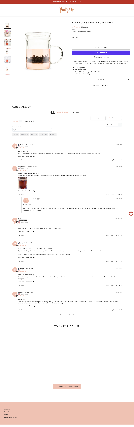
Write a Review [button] (115, 118)
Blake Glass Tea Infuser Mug (26, 156)
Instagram (7, 409)
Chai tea (34, 135)
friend (16, 135)
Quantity (76, 37)
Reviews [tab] (15, 121)
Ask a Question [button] (98, 118)
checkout (24, 135)
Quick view (18, 360)
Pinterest (6, 412)
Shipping (74, 31)
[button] (117, 160)
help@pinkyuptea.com (10, 417)
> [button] (73, 314)
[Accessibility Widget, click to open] (131, 213)
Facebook (6, 414)
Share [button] (22, 160)
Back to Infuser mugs (68, 386)
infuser (52, 135)
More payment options (101, 57)
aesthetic (44, 135)
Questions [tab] (28, 121)
